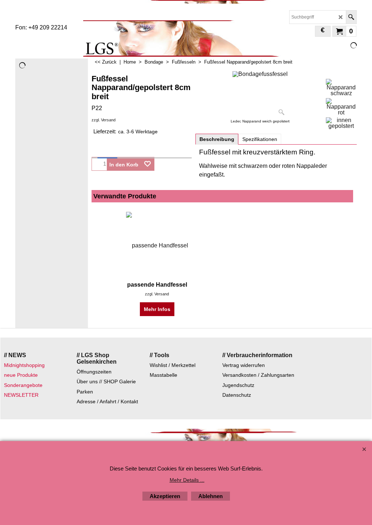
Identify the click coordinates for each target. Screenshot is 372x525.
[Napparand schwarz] (341, 87)
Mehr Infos (157, 309)
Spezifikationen (259, 139)
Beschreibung (216, 139)
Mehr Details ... (187, 480)
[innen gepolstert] (341, 123)
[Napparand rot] (341, 107)
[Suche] (351, 17)
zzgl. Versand (104, 120)
